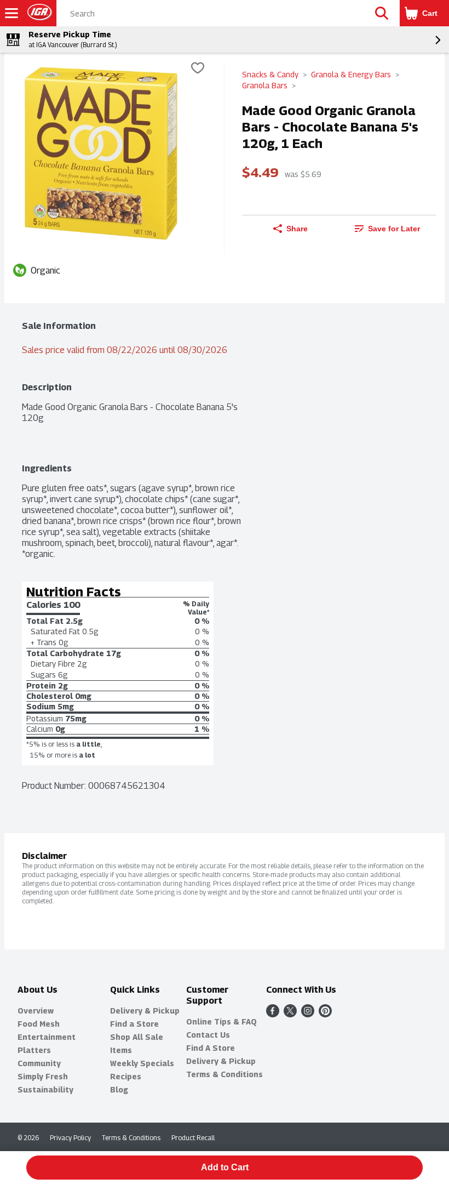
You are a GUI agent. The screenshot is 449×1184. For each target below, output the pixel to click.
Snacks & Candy (270, 74)
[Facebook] (272, 1014)
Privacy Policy (70, 1138)
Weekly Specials (142, 1063)
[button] (381, 13)
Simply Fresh (43, 1076)
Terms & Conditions (224, 1074)
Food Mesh (39, 1023)
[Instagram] (307, 1014)
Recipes (125, 1076)
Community (39, 1063)
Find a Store (134, 1023)
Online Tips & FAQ (221, 1021)
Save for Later (394, 228)
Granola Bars (264, 85)
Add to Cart (225, 1167)
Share (297, 228)
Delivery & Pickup (145, 1010)
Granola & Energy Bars (351, 74)
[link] (387, 228)
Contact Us (208, 1034)
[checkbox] (197, 69)
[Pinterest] (325, 1014)
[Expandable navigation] (11, 13)
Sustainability (45, 1089)
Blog (119, 1089)
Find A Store (210, 1047)
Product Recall (193, 1138)
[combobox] (210, 14)
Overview (36, 1010)
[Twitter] (290, 1014)
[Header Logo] (37, 13)
